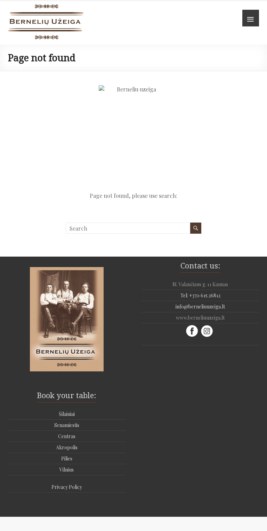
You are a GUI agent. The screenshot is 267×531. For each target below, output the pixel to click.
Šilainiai (67, 414)
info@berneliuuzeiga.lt (200, 306)
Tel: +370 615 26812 (200, 295)
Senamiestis (66, 425)
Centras (66, 436)
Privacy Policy (66, 487)
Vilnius (66, 469)
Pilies (66, 458)
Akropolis (67, 447)
